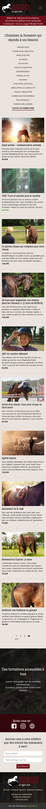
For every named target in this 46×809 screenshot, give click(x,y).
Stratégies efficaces (23, 84)
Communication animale (23, 96)
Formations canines (23, 104)
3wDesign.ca (32, 806)
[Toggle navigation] (40, 8)
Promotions (23, 47)
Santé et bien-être (23, 67)
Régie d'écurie (23, 55)
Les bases (23, 59)
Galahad (23, 79)
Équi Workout (23, 100)
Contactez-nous (21, 799)
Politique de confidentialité (21, 794)
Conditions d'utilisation (22, 797)
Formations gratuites (23, 51)
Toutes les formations (23, 108)
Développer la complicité (23, 88)
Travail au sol (23, 75)
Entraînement (23, 71)
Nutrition (23, 63)
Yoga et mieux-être (23, 92)
